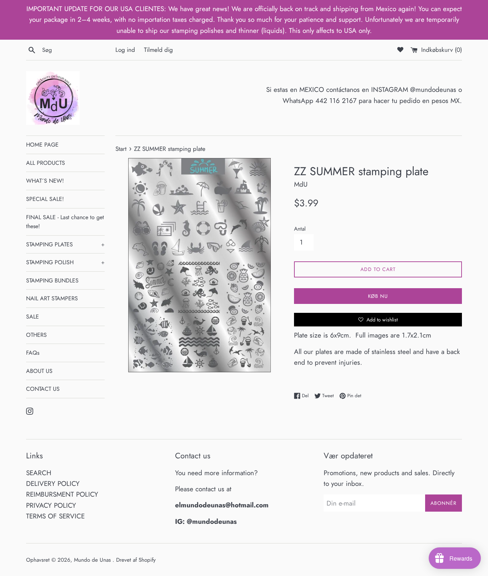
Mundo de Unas (93, 560)
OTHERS (36, 335)
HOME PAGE (42, 145)
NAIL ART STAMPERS (52, 298)
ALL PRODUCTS (45, 163)
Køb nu (378, 296)
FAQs (32, 353)
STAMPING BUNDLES (52, 280)
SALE (32, 316)
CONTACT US (43, 389)
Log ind (125, 49)
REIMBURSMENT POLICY (62, 494)
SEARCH (38, 473)
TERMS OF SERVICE (55, 516)
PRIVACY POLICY (51, 505)
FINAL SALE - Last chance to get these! (65, 222)
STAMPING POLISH (65, 262)
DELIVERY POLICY (53, 483)
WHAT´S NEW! (45, 181)
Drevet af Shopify (136, 560)
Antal (300, 229)
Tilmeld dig (158, 49)
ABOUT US (39, 371)
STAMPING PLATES (65, 244)
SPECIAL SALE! (45, 199)
